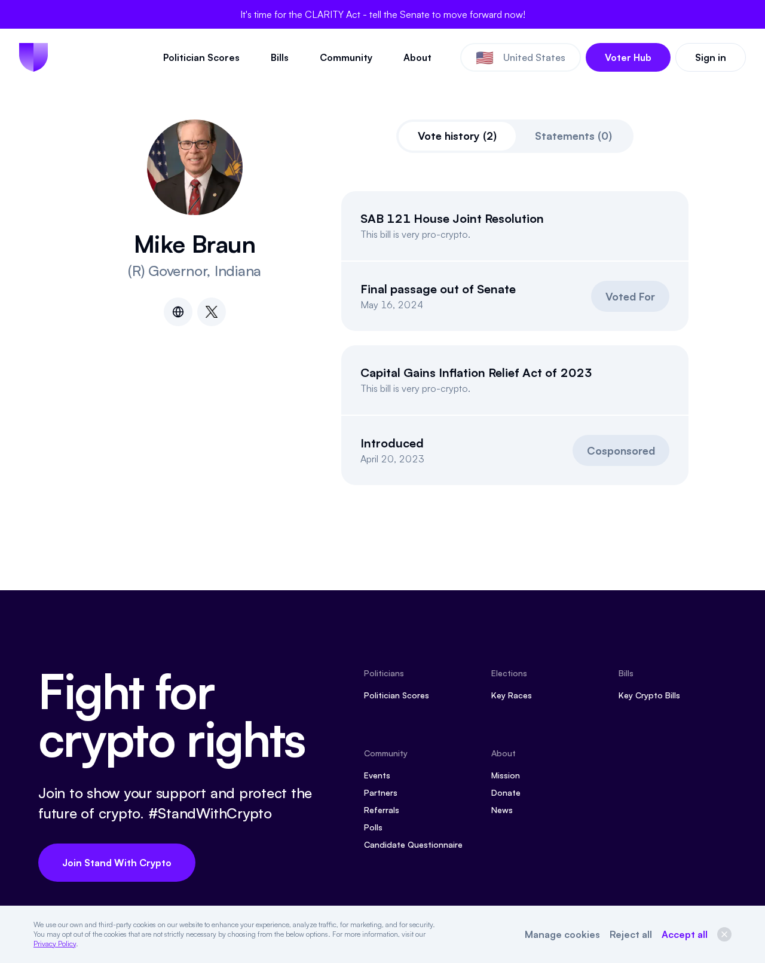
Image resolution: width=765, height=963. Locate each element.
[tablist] (515, 136)
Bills (280, 57)
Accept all (685, 934)
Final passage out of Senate (438, 288)
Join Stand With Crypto (117, 863)
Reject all (631, 934)
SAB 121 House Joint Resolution (452, 218)
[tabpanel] (514, 338)
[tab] (457, 136)
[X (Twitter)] (211, 312)
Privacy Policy (54, 943)
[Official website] (178, 312)
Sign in (710, 57)
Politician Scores (201, 57)
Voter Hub (628, 57)
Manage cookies (562, 934)
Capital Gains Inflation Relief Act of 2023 (476, 372)
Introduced (392, 443)
